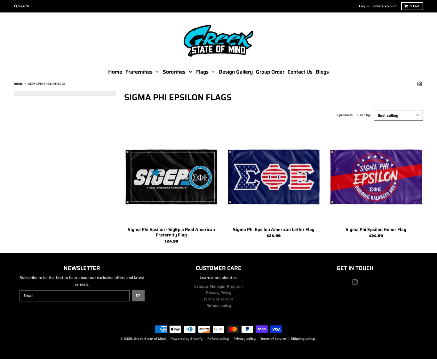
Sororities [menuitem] (174, 72)
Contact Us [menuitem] (300, 72)
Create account (385, 6)
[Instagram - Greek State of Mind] (419, 84)
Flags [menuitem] (202, 72)
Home (18, 83)
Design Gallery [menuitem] (236, 72)
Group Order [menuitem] (270, 72)
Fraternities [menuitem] (139, 72)
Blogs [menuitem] (322, 72)
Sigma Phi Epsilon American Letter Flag (273, 230)
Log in (364, 6)
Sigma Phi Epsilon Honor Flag (376, 230)
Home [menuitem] (115, 72)
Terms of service (273, 338)
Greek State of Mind (150, 338)
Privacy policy (245, 338)
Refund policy (218, 338)
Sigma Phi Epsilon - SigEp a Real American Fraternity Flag (171, 232)
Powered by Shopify (187, 338)
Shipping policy (303, 338)
